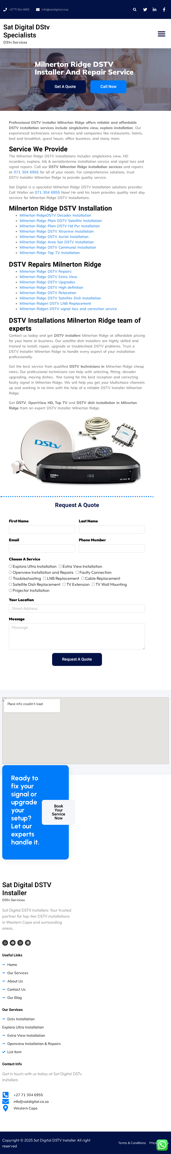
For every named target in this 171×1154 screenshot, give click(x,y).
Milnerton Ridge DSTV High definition (51, 287)
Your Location (21, 599)
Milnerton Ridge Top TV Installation (50, 252)
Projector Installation (31, 590)
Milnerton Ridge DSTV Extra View (48, 276)
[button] (134, 9)
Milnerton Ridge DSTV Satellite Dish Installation (60, 298)
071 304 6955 (26, 172)
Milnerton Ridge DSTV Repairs (45, 271)
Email (14, 539)
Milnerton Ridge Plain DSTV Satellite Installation (61, 220)
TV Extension (78, 584)
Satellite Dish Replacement (36, 584)
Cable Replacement (102, 578)
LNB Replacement (63, 578)
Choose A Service (24, 559)
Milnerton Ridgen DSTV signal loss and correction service (68, 308)
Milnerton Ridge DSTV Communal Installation (58, 247)
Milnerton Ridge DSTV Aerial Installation (54, 236)
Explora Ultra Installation (35, 566)
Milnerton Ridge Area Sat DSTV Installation (57, 242)
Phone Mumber (92, 539)
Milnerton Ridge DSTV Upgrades (47, 282)
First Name (19, 521)
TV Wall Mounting (111, 584)
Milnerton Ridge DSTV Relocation (48, 292)
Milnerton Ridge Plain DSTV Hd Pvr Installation (60, 226)
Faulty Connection (95, 572)
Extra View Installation (82, 566)
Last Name (88, 521)
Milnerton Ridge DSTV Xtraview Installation (57, 231)
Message (17, 619)
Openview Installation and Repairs (43, 572)
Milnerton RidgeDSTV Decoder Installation (55, 215)
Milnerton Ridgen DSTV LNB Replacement (55, 303)
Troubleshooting (27, 578)
